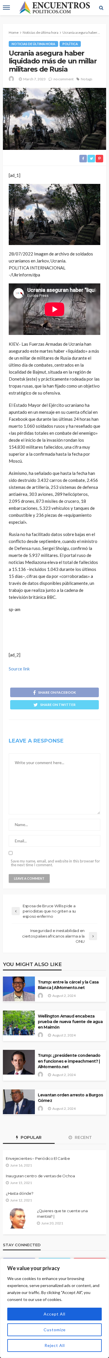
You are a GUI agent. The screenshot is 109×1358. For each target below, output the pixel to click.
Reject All (54, 1345)
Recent (83, 1137)
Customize (55, 1329)
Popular (30, 1137)
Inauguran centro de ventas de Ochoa (40, 1176)
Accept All (54, 1313)
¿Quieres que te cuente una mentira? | (62, 1213)
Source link (19, 668)
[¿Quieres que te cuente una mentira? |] (19, 1218)
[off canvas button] (6, 7)
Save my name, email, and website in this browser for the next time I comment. (55, 863)
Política (70, 44)
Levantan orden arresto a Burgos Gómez (70, 1098)
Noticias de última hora (33, 44)
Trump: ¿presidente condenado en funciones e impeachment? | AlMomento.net (69, 1061)
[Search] (101, 7)
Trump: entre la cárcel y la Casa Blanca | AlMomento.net (68, 985)
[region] (54, 1308)
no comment (63, 79)
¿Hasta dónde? (19, 1193)
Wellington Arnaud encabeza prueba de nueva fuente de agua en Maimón (70, 1021)
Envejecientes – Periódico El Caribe (38, 1158)
